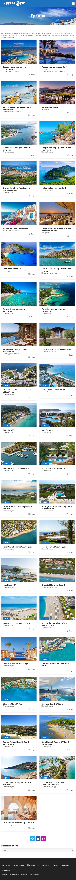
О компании (65, 865)
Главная (7, 865)
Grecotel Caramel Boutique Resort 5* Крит (54, 624)
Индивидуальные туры (11, 71)
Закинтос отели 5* (12, 269)
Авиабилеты (44, 865)
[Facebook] (38, 838)
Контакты (6, 870)
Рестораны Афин (49, 107)
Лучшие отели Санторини (15, 228)
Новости (55, 865)
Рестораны (61, 71)
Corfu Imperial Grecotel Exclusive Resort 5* (52, 783)
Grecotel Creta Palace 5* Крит (17, 623)
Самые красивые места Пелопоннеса (14, 68)
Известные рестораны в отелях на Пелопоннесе (56, 229)
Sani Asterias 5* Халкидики (16, 468)
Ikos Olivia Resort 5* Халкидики (18, 547)
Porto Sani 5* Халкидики (53, 468)
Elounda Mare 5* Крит (13, 704)
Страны (32, 865)
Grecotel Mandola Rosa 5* (53, 585)
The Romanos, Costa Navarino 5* (56, 349)
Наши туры (19, 865)
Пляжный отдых (8, 111)
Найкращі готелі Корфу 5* (53, 188)
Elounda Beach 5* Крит (52, 704)
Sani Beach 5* (47, 430)
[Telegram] (32, 838)
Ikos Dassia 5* (9, 585)
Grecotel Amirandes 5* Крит (16, 664)
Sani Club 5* (8, 430)
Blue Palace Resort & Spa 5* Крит (18, 823)
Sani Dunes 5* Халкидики (53, 390)
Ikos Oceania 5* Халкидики (54, 547)
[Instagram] (43, 838)
